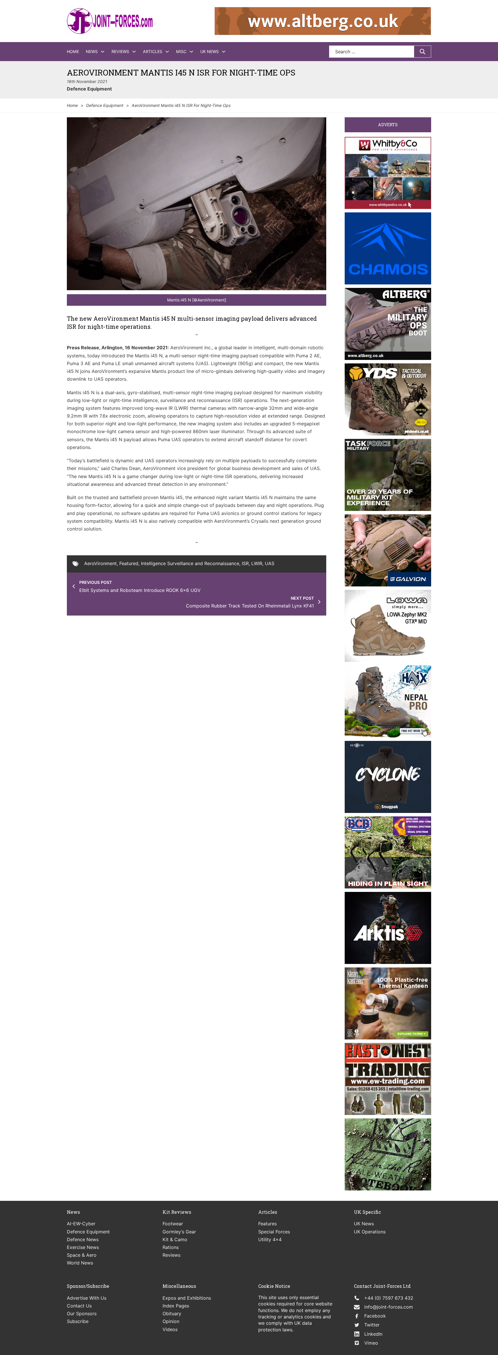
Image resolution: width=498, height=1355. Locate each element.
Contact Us (79, 1306)
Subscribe (77, 1321)
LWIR (256, 563)
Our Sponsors (82, 1313)
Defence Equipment (89, 89)
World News (80, 1263)
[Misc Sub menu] (191, 52)
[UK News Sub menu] (224, 52)
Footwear (173, 1223)
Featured (128, 563)
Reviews (120, 51)
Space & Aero (82, 1255)
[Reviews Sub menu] (134, 52)
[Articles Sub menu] (167, 52)
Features (267, 1223)
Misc (181, 51)
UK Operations (370, 1232)
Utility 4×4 (270, 1239)
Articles (152, 51)
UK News (209, 51)
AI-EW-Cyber (81, 1223)
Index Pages (176, 1306)
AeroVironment (100, 563)
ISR (245, 563)
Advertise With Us (86, 1298)
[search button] (422, 52)
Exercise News (83, 1247)
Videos (170, 1329)
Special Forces (274, 1232)
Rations (171, 1247)
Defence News (83, 1239)
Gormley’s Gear (179, 1232)
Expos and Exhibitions (187, 1298)
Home (73, 51)
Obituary (172, 1313)
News (92, 51)
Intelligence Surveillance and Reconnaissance (190, 563)
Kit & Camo (175, 1239)
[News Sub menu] (103, 52)
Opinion (171, 1321)
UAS (269, 563)
